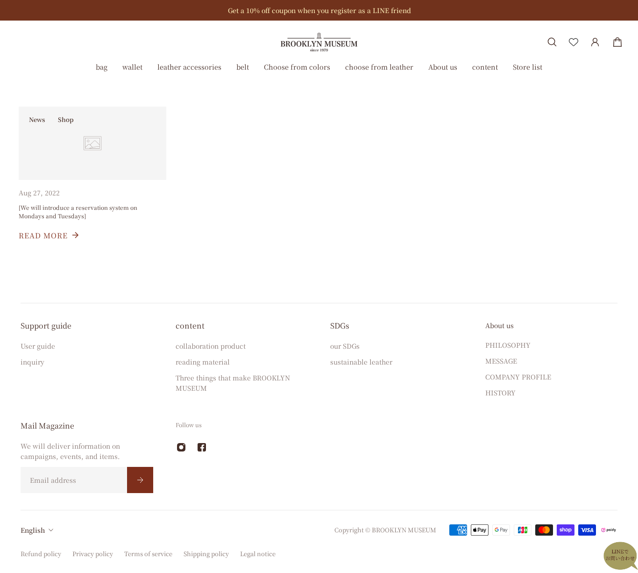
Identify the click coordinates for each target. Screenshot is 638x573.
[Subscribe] (140, 480)
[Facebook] (201, 447)
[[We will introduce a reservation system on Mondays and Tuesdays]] (92, 185)
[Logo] (319, 42)
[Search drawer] (552, 42)
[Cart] (617, 42)
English (33, 530)
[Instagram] (181, 447)
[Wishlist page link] (573, 42)
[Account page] (595, 42)
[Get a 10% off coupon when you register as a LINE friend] (319, 10)
